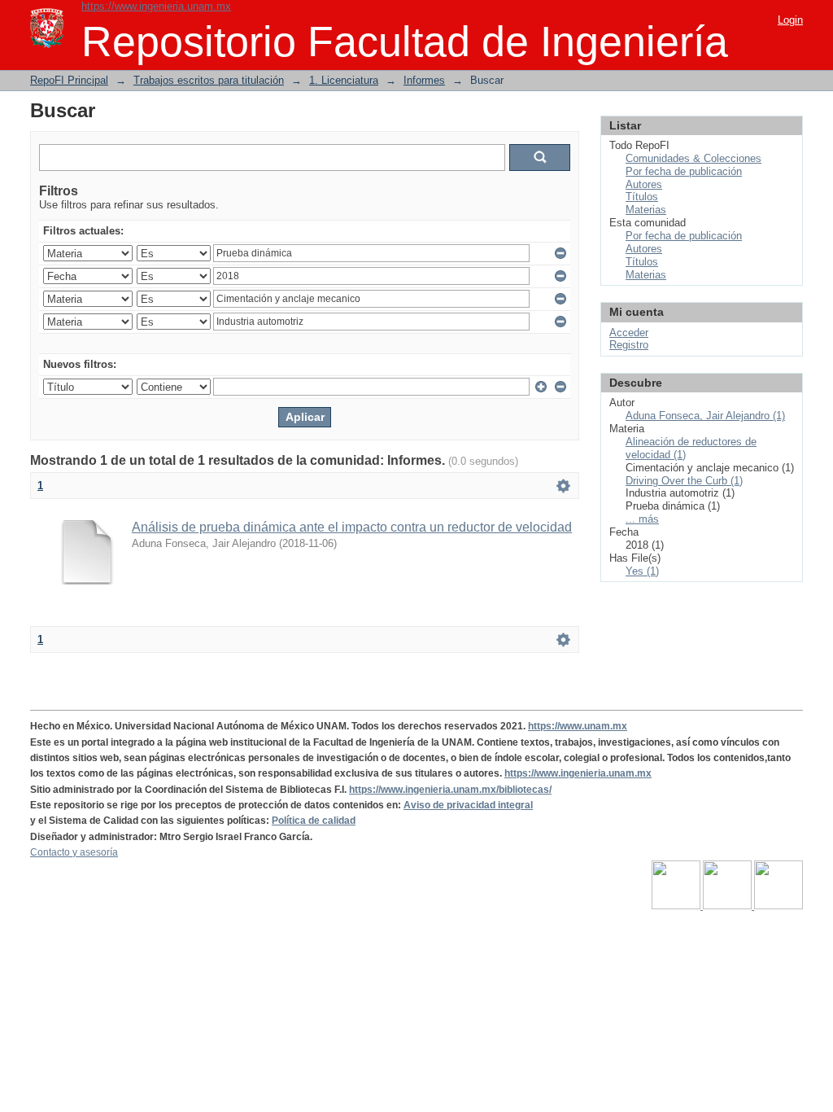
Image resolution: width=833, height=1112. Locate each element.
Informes (424, 80)
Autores (644, 184)
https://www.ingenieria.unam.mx (156, 6)
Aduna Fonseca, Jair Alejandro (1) (705, 415)
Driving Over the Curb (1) (684, 481)
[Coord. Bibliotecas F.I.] (778, 906)
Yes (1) (642, 571)
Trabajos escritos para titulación (208, 80)
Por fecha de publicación (684, 171)
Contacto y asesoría (74, 852)
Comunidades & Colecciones (693, 158)
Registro (628, 345)
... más (642, 519)
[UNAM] (677, 906)
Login (790, 20)
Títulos (642, 196)
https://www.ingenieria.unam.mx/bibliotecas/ (450, 789)
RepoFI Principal (69, 80)
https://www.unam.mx (577, 726)
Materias (646, 210)
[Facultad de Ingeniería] (728, 906)
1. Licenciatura (343, 80)
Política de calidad (313, 820)
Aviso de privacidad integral (468, 805)
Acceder (628, 332)
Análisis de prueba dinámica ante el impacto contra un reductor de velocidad (352, 527)
